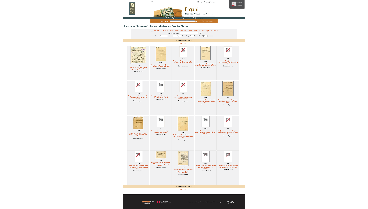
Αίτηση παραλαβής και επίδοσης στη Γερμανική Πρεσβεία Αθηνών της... (206, 101)
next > (181, 43)
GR (152, 2)
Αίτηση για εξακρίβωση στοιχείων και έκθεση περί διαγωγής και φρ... (205, 64)
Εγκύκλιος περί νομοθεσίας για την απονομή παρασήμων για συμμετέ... (205, 167)
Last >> (186, 43)
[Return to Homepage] (198, 2)
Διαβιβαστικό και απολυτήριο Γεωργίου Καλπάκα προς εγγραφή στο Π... (205, 132)
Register (212, 2)
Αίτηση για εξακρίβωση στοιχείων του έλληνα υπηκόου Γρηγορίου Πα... (228, 62)
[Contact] (204, 2)
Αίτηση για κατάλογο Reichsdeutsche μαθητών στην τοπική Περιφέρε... (183, 97)
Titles (190, 18)
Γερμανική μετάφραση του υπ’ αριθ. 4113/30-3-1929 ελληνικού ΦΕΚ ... (138, 134)
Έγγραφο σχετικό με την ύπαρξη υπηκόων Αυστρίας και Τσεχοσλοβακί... (183, 171)
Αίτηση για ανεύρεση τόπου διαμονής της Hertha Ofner (138, 68)
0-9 (155, 31)
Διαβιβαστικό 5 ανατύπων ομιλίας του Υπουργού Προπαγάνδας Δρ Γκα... (183, 136)
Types (173, 18)
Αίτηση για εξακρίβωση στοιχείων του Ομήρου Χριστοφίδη (161, 96)
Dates (178, 18)
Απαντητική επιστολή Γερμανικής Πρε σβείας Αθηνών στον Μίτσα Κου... (228, 101)
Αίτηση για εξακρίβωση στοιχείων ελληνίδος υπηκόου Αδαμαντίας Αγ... (183, 62)
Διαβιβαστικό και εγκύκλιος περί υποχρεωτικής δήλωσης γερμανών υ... (228, 132)
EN (154, 2)
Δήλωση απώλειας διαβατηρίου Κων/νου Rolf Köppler (160, 131)
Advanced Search (207, 21)
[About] (201, 2)
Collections (168, 18)
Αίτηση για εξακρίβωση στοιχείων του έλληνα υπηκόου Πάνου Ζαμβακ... (138, 97)
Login (207, 2)
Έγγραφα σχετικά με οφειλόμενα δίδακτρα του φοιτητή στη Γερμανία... (160, 164)
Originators (184, 18)
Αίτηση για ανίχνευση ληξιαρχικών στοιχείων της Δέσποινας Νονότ (160, 65)
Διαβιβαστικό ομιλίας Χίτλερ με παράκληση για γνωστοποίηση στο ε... (138, 167)
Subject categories (198, 18)
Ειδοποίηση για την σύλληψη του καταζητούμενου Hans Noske (228, 166)
